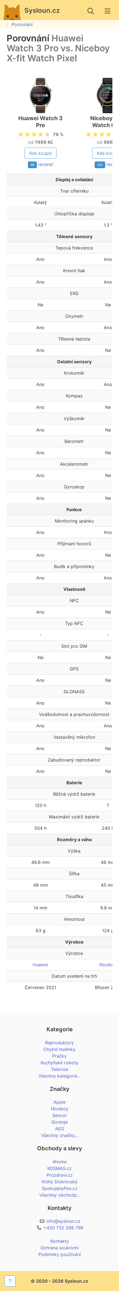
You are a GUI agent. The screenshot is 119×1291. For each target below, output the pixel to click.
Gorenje (59, 1122)
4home (59, 1161)
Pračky (59, 1056)
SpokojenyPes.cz (59, 1188)
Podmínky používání (59, 1254)
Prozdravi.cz (59, 1175)
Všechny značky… (59, 1135)
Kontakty (59, 1241)
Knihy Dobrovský (59, 1181)
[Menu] (107, 11)
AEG (59, 1128)
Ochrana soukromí (59, 1247)
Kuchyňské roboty (59, 1062)
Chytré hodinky (59, 1049)
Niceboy (108, 964)
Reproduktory (59, 1042)
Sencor (59, 1115)
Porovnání (22, 24)
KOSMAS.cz (59, 1168)
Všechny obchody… (59, 1195)
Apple (59, 1102)
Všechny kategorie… (59, 1076)
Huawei (40, 964)
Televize (59, 1069)
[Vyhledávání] (90, 11)
